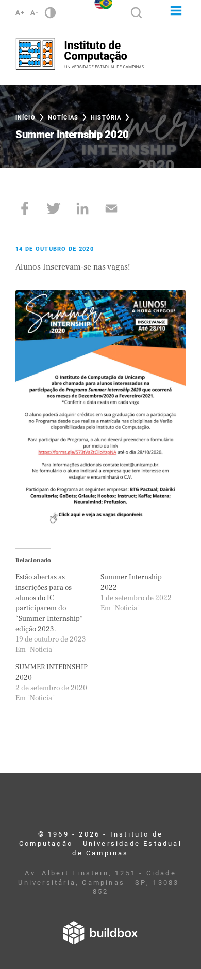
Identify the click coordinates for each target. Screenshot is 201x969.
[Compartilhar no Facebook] (24, 208)
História (106, 117)
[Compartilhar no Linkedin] (82, 208)
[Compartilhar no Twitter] (53, 208)
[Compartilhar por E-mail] (111, 208)
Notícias (63, 117)
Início (25, 117)
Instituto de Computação (79, 54)
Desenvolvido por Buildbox (100, 933)
